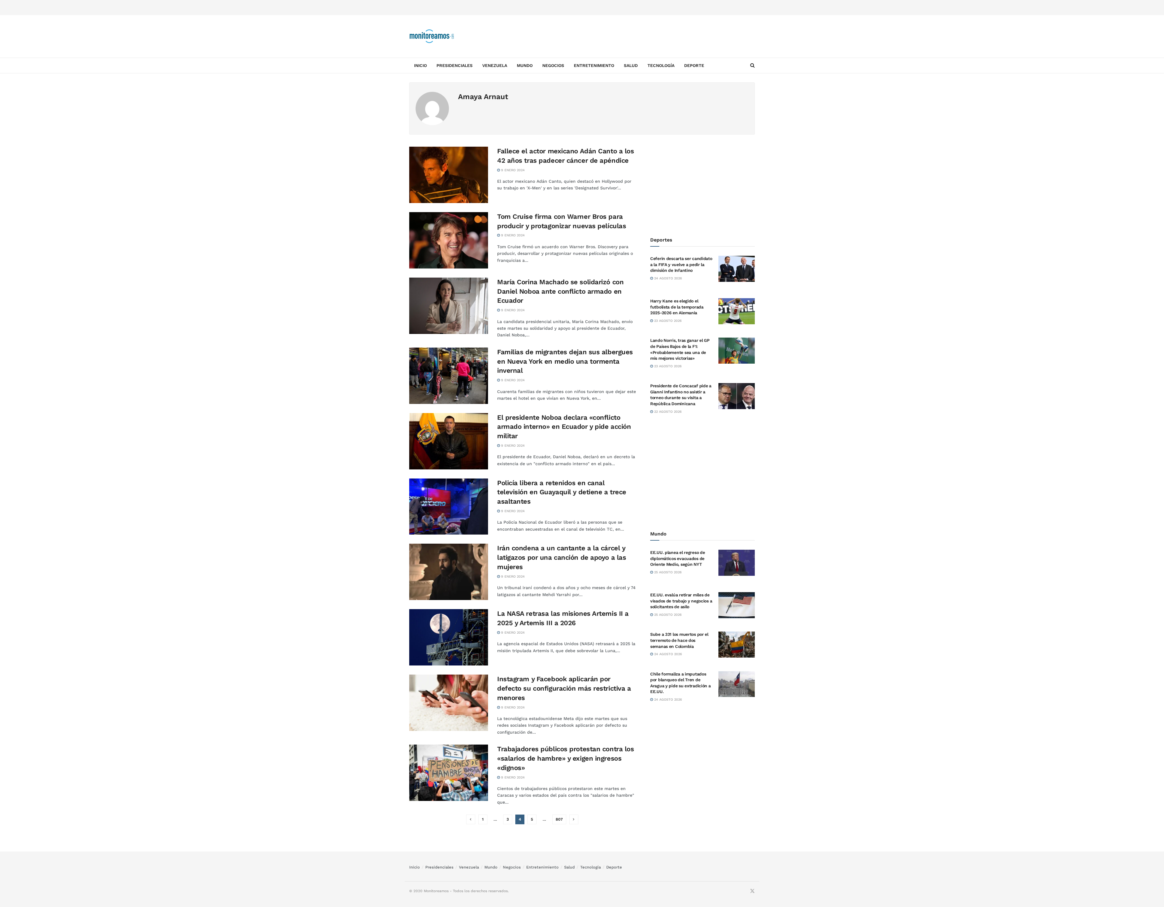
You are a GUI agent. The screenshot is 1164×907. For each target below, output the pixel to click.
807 (559, 819)
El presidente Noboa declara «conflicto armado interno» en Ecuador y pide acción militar (564, 427)
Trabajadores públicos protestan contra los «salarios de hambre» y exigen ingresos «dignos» (565, 758)
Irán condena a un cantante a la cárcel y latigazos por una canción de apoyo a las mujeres (561, 557)
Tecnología (660, 65)
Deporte (694, 65)
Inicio (420, 65)
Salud (631, 65)
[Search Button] (752, 65)
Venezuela (494, 65)
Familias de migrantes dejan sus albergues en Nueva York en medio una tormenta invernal (565, 361)
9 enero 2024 (512, 170)
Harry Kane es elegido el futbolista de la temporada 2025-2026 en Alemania (677, 306)
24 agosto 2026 (667, 278)
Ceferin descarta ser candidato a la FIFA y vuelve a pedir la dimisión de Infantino (681, 264)
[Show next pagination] (573, 819)
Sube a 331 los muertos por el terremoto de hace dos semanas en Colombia (679, 640)
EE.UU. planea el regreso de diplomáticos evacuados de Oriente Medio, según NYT (677, 558)
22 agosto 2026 (667, 412)
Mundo (525, 65)
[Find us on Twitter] (752, 891)
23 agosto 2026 (667, 321)
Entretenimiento (594, 65)
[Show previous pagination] (470, 819)
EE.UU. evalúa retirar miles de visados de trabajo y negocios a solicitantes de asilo (681, 600)
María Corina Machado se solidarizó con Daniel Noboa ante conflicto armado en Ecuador (560, 291)
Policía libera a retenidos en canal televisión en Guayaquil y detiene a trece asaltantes (561, 492)
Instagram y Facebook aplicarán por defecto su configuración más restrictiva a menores (564, 688)
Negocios (553, 65)
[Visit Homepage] (432, 36)
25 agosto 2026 (667, 572)
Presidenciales (454, 65)
